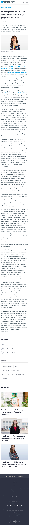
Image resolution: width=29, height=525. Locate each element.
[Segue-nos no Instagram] (18, 506)
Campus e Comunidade (6, 7)
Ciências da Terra (5, 370)
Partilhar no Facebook (10, 345)
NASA (5, 93)
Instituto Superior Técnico (17, 510)
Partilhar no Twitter (9, 348)
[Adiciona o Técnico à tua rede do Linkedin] (11, 506)
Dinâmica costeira (15, 370)
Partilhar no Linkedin (10, 352)
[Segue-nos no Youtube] (14, 506)
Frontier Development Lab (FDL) (16, 72)
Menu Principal (26, 2)
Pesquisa (22, 2)
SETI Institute (21, 93)
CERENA (15, 366)
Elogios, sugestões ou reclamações (15, 476)
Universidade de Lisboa (14, 512)
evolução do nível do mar (7, 374)
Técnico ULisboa (8, 2)
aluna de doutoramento (7, 366)
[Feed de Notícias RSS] (21, 506)
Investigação (4, 378)
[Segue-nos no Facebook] (7, 506)
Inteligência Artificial (19, 374)
